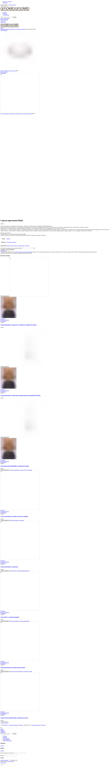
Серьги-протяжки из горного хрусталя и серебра (14, 516)
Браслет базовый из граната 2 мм (8, 70)
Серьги (9, 29)
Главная (2, 29)
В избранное (3, 250)
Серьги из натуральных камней (18, 29)
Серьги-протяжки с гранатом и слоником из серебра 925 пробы (18, 324)
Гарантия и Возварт (36, 725)
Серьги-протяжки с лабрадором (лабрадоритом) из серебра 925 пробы (16, 113)
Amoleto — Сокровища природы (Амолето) (13, 725)
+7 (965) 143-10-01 (12, 4)
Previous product (4, 30)
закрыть (2, 745)
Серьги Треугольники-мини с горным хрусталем (14, 717)
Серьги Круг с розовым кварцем (10, 617)
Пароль (3, 755)
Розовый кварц (21, 245)
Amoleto (8, 238)
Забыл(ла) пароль (4, 760)
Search (14, 17)
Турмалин (27, 245)
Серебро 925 (9, 242)
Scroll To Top (3, 762)
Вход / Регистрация (7, 740)
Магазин (6, 29)
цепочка (14, 242)
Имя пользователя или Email (7, 753)
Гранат (11, 245)
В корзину (3, 249)
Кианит (15, 245)
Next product (3, 73)
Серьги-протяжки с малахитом (9, 566)
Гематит (8, 245)
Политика (43, 725)
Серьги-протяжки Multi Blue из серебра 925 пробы (15, 466)
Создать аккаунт (10, 761)
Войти (2, 757)
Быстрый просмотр (5, 320)
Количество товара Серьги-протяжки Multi (11, 248)
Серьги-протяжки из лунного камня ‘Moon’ (13, 667)
